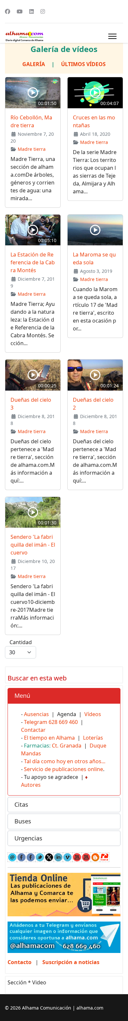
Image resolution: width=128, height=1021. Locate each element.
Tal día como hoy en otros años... (64, 761)
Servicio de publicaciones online (63, 769)
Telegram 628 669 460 (51, 722)
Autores (31, 784)
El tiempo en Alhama (49, 737)
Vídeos (92, 714)
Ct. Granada (66, 745)
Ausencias (36, 714)
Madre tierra (32, 149)
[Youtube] (20, 11)
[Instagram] (42, 11)
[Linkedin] (31, 11)
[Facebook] (7, 11)
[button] (64, 696)
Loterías (93, 737)
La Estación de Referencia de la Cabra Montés (33, 262)
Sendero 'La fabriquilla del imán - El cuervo (33, 544)
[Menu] (112, 36)
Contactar (33, 729)
